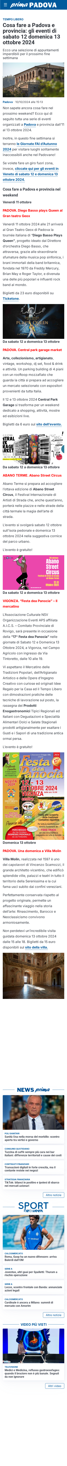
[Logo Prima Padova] (33, 5)
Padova (30, 124)
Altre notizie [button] (53, 1195)
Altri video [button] (54, 1386)
